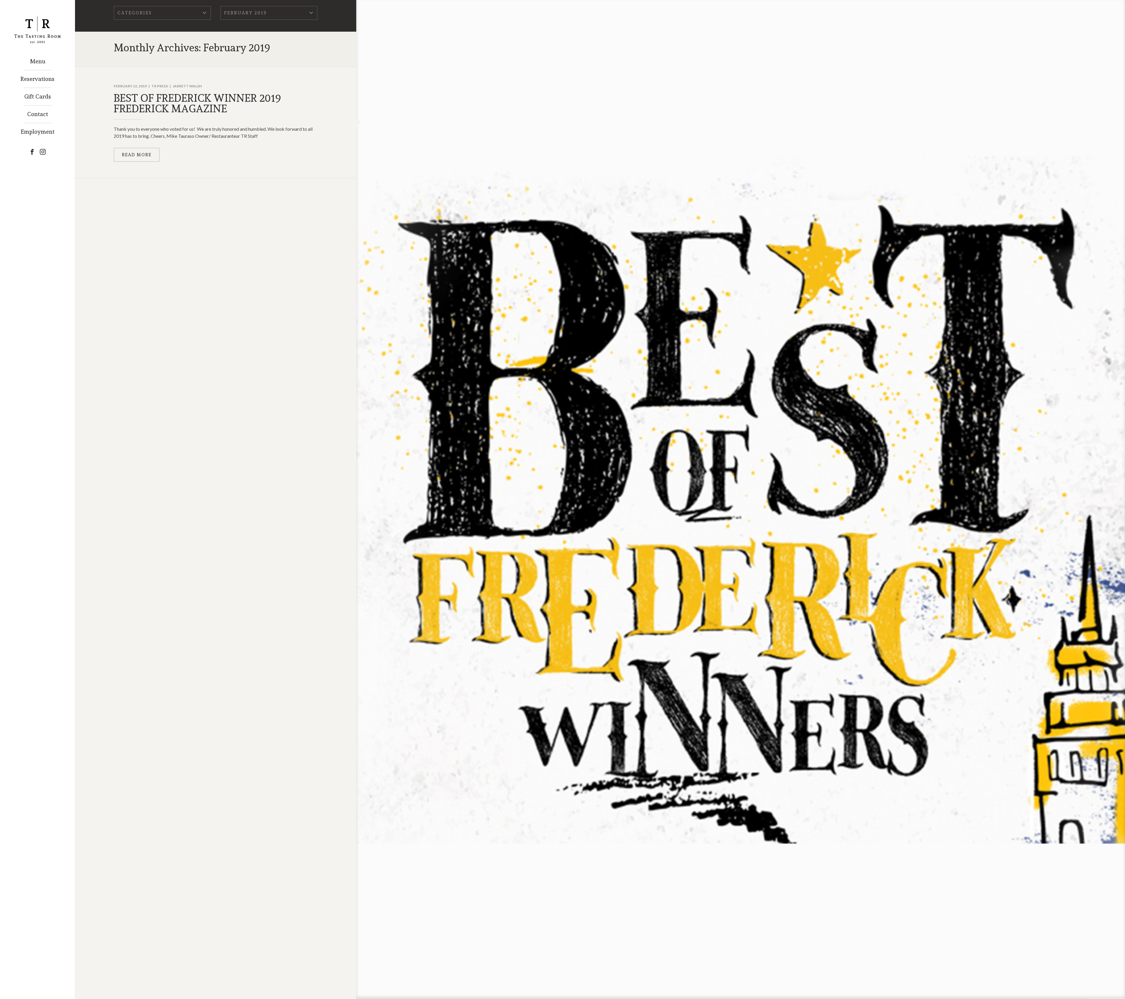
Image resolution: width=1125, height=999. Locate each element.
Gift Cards (37, 96)
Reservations (37, 78)
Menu (37, 61)
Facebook (32, 152)
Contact (37, 114)
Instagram (43, 152)
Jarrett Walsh (187, 86)
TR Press (159, 86)
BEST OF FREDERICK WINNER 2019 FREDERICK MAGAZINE (197, 103)
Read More (136, 154)
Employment (37, 131)
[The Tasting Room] (37, 22)
